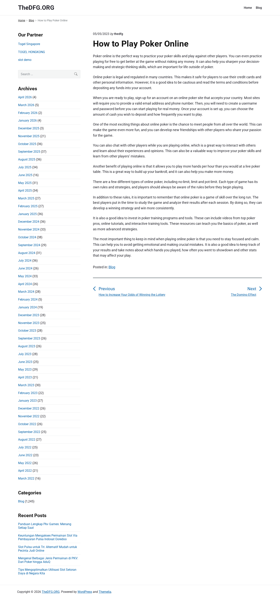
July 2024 (24, 260)
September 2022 (29, 432)
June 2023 (25, 362)
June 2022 (25, 455)
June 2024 (25, 268)
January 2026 (27, 120)
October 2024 (27, 237)
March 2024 (26, 291)
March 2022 (26, 478)
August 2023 (26, 346)
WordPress (85, 592)
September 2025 (29, 151)
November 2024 (28, 229)
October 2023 (27, 330)
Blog (259, 8)
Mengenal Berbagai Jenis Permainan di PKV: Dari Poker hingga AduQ (48, 560)
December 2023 (28, 315)
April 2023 (25, 377)
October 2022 (27, 424)
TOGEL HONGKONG (31, 52)
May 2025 (25, 183)
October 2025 (27, 144)
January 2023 (27, 400)
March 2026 (26, 105)
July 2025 (24, 167)
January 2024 (27, 307)
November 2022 (28, 416)
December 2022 (28, 408)
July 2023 (24, 354)
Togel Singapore (29, 44)
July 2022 (24, 447)
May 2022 (25, 463)
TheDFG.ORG (51, 592)
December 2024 (28, 221)
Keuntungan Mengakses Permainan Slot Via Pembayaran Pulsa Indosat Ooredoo (47, 537)
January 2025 (27, 214)
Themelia (105, 592)
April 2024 (25, 284)
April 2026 (25, 97)
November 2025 (28, 136)
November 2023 (28, 323)
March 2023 (26, 385)
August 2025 (26, 159)
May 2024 (25, 276)
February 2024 (28, 299)
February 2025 (28, 206)
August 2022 (26, 439)
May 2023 (25, 369)
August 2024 (26, 253)
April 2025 (25, 190)
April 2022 (25, 470)
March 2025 (26, 198)
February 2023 (28, 393)
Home (248, 8)
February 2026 (28, 113)
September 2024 (29, 245)
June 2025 (25, 175)
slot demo (24, 60)
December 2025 (28, 128)
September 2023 (29, 338)
